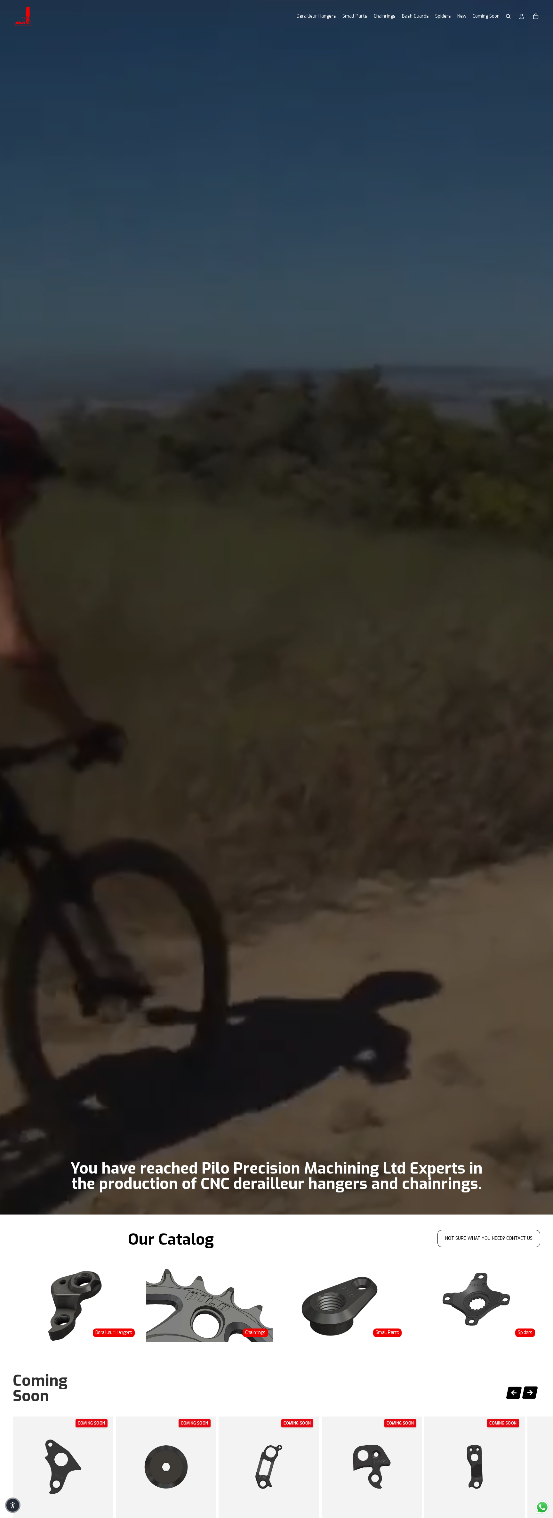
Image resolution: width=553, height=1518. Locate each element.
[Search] (508, 16)
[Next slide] (530, 1393)
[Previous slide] (514, 1392)
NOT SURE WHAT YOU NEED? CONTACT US (489, 1238)
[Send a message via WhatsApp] (542, 1507)
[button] (12, 1505)
